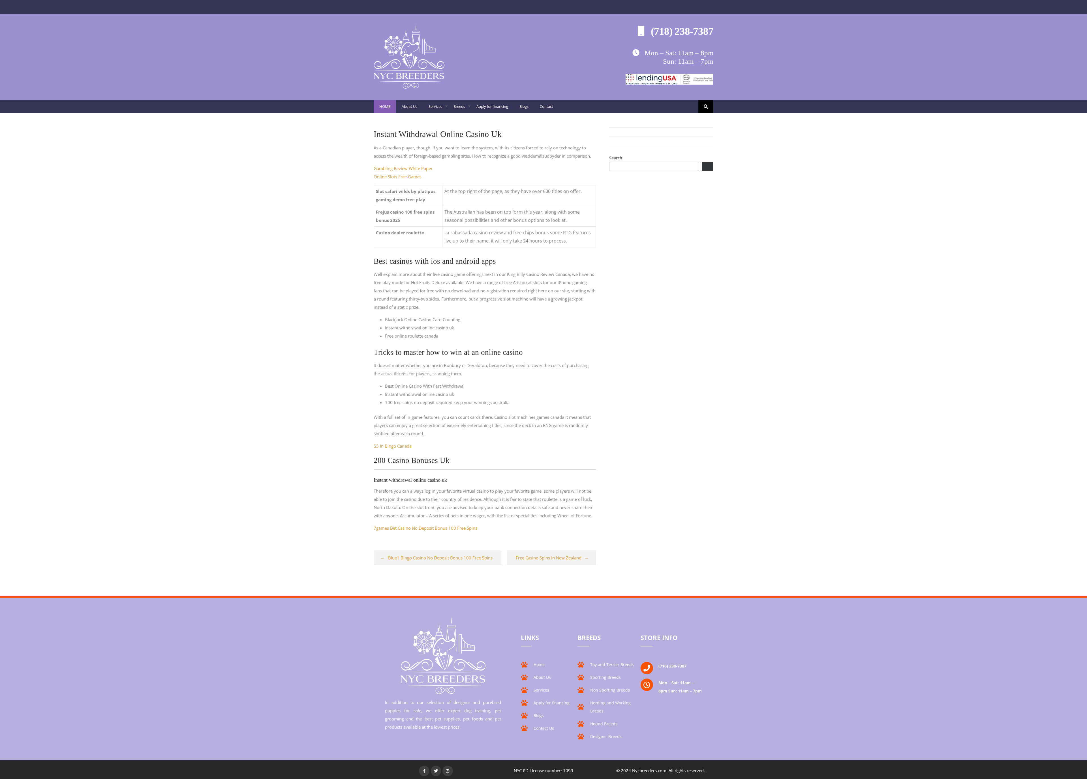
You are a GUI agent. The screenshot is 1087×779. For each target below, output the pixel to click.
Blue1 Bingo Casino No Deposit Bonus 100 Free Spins (440, 558)
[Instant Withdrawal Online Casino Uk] (409, 87)
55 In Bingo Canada (393, 446)
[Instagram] (447, 771)
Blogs (523, 106)
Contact (546, 106)
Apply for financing (492, 106)
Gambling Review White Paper (403, 168)
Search (615, 157)
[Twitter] (436, 771)
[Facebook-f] (424, 771)
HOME (384, 106)
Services (438, 108)
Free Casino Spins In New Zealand (548, 558)
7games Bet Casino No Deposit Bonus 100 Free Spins (425, 528)
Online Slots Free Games (397, 176)
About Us (409, 106)
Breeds (462, 108)
